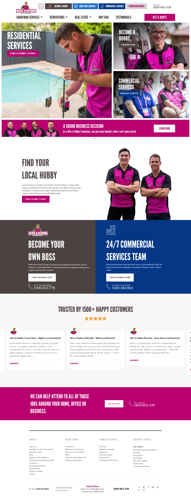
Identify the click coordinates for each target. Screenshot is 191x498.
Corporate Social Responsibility (41, 460)
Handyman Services (27, 17)
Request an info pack (73, 460)
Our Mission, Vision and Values (41, 449)
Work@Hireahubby (136, 6)
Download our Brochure (108, 460)
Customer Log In (105, 455)
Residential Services (24, 40)
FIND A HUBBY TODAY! (35, 199)
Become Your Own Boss (74, 452)
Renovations (57, 17)
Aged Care (103, 452)
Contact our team (121, 285)
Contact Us (33, 463)
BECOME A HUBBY (61, 6)
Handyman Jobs (35, 452)
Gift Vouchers (34, 468)
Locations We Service (141, 466)
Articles (32, 474)
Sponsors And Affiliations (39, 457)
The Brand (69, 447)
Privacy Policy (62, 490)
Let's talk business (42, 285)
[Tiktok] (139, 490)
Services (102, 447)
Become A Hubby (127, 35)
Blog (31, 455)
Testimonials (123, 17)
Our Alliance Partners (37, 466)
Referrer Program (36, 471)
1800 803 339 (121, 489)
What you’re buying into (74, 449)
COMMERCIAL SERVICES (115, 6)
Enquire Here (104, 457)
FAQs (67, 455)
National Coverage (106, 449)
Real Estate (81, 17)
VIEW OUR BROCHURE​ (120, 277)
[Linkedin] (144, 490)
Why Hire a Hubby (140, 461)
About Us (32, 447)
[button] (41, 6)
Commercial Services (129, 84)
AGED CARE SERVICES (87, 6)
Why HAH (104, 17)
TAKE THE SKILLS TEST (42, 277)
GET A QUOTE (160, 17)
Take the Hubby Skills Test (75, 457)
